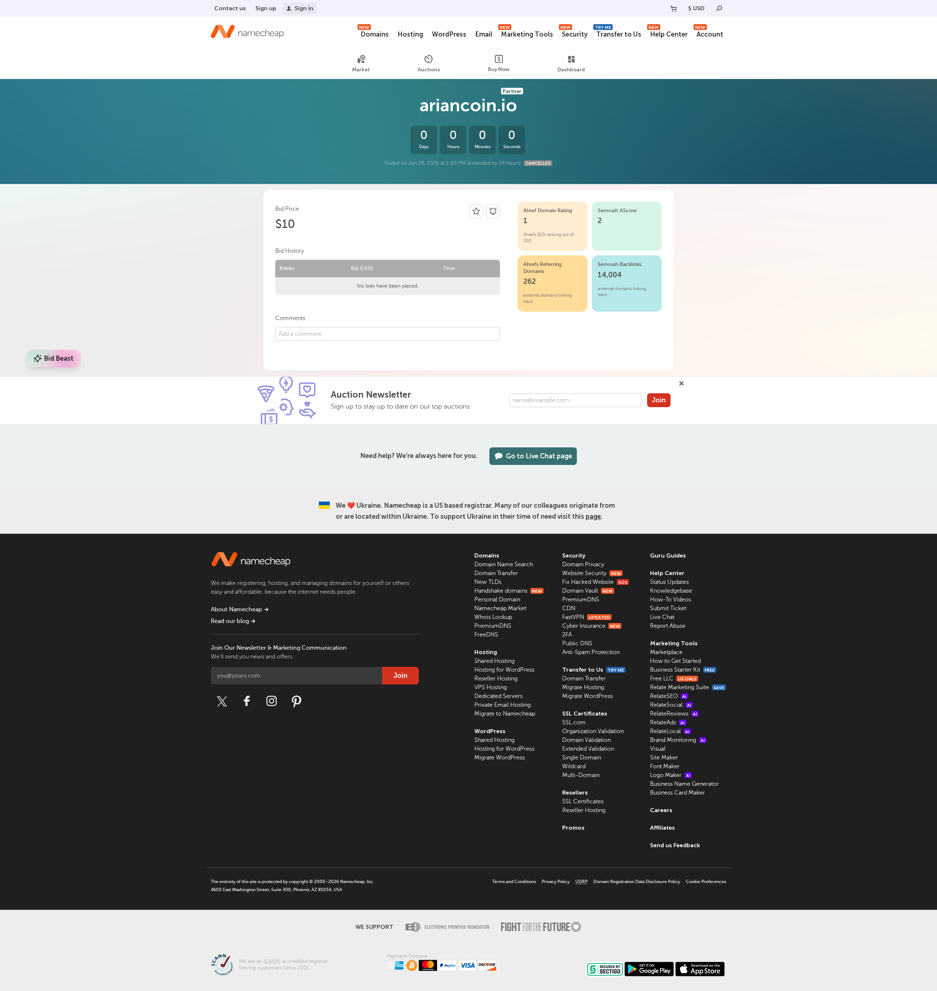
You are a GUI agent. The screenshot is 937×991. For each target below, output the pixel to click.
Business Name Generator (684, 784)
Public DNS (577, 643)
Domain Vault (587, 591)
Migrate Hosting (583, 687)
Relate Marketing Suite (687, 687)
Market (361, 70)
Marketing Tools (526, 33)
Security (573, 33)
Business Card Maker (677, 792)
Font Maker (665, 766)
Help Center (668, 33)
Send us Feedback (675, 845)
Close (681, 383)
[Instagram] (272, 701)
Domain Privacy (583, 564)
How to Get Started (675, 661)
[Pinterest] (296, 701)
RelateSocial (670, 705)
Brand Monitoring (677, 740)
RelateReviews (673, 713)
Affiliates (662, 827)
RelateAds (667, 722)
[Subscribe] (493, 211)
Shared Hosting (494, 661)
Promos (573, 827)
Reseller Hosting (496, 678)
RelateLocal (670, 731)
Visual (657, 749)
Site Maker (664, 757)
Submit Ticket (668, 608)
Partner (512, 91)
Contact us (230, 8)
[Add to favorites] (476, 211)
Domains (374, 33)
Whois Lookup (493, 617)
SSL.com (574, 722)
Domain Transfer (496, 573)
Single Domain (581, 757)
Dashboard (571, 70)
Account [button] (709, 33)
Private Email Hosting (502, 705)
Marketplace (666, 652)
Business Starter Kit (682, 670)
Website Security (591, 573)
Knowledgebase (671, 591)
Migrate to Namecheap (504, 713)
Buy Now (498, 69)
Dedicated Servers (498, 696)
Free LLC (673, 678)
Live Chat (662, 617)
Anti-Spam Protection (591, 652)
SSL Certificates (584, 713)
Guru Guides (668, 555)
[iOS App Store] (700, 969)
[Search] (719, 8)
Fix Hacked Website (594, 582)
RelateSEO (668, 696)
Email (483, 34)
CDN (568, 608)
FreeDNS (486, 634)
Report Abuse (668, 626)
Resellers (575, 792)
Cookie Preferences (706, 881)
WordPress (449, 34)
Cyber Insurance (591, 626)
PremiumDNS (492, 626)
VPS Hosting (490, 687)
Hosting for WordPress (504, 670)
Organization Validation (593, 731)
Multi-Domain (581, 775)
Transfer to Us (618, 33)
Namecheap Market (500, 608)
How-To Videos (670, 599)
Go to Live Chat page (539, 456)
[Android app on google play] (649, 969)
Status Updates (669, 582)
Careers (661, 810)
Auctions (429, 69)
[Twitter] (222, 701)
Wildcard (574, 766)
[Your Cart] (673, 8)
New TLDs (487, 582)
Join (659, 400)
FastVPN (586, 617)
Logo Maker (670, 775)
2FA (567, 634)
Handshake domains (508, 591)
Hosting (410, 34)
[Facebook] (247, 701)
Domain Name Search (503, 564)
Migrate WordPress (499, 757)
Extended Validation (588, 749)
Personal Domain (497, 599)
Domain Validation (586, 740)
